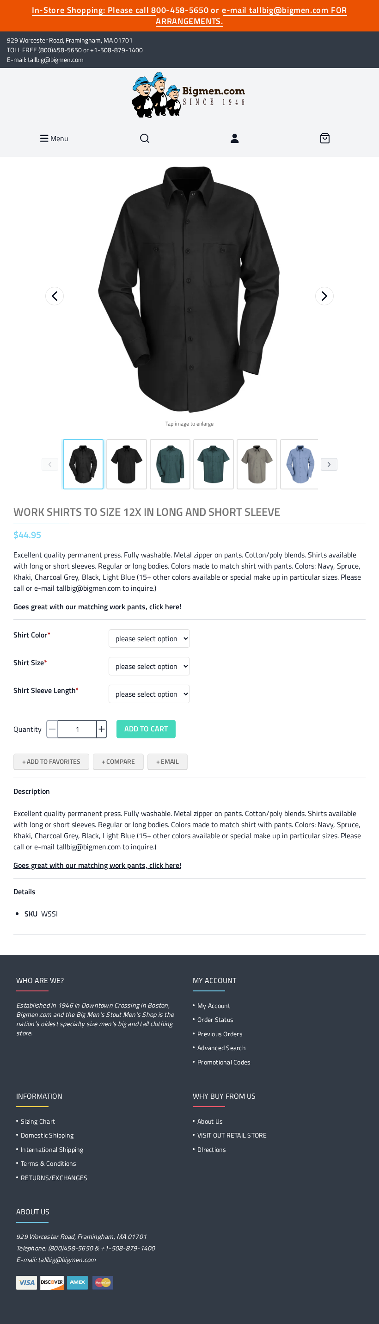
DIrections (211, 1149)
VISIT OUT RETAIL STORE (232, 1135)
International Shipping (52, 1149)
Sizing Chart (38, 1121)
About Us (210, 1121)
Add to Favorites (53, 761)
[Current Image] (83, 464)
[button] (189, 290)
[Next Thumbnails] (329, 464)
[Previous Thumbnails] (50, 464)
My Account (214, 1005)
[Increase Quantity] (101, 729)
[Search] (144, 138)
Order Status (215, 1019)
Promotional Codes (224, 1062)
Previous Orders (220, 1034)
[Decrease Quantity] (52, 729)
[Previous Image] (54, 296)
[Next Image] (324, 296)
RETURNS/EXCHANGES (54, 1177)
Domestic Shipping (47, 1135)
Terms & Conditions (49, 1163)
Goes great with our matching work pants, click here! (97, 606)
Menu (58, 138)
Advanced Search (221, 1047)
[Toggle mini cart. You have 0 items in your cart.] (325, 138)
